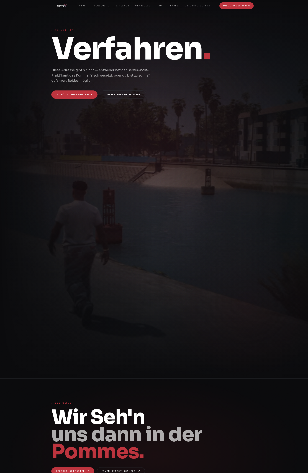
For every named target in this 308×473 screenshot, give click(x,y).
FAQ (159, 5)
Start (83, 5)
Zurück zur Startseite (74, 94)
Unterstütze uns (197, 5)
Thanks (173, 5)
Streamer (122, 5)
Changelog (143, 5)
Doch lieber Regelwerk (123, 94)
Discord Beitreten (236, 5)
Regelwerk (101, 5)
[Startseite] (63, 6)
